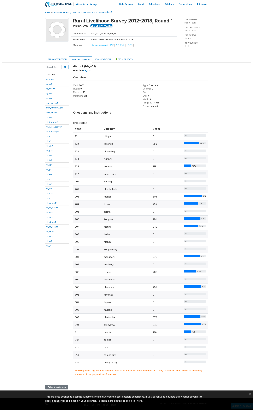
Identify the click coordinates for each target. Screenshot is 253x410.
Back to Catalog (58, 387)
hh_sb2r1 (50, 236)
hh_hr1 (49, 155)
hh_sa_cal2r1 (52, 207)
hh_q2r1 (49, 193)
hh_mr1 (49, 184)
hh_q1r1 (49, 189)
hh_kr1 (49, 174)
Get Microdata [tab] (125, 59)
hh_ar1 (49, 117)
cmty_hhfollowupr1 (54, 108)
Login (204, 4)
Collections (154, 4)
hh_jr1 (48, 169)
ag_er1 (49, 84)
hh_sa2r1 (50, 217)
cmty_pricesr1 (52, 112)
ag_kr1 (49, 98)
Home (48, 12)
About (141, 4)
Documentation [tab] (103, 59)
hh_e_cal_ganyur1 (54, 127)
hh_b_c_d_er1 (52, 122)
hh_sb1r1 (50, 231)
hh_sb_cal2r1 (52, 227)
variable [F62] (105, 12)
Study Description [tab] (57, 59)
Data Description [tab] (81, 60)
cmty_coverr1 (52, 103)
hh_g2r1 (49, 146)
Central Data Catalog (61, 12)
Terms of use (185, 4)
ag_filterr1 (50, 88)
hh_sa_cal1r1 (51, 203)
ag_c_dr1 (50, 79)
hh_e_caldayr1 (52, 131)
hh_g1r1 (49, 141)
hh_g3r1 (49, 150)
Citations (169, 4)
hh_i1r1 (49, 160)
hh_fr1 (48, 136)
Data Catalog (126, 4)
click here (136, 400)
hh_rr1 (48, 198)
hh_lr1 (48, 179)
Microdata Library (86, 4)
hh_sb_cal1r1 (51, 222)
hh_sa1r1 (49, 212)
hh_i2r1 (49, 165)
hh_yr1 (49, 246)
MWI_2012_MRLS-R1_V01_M (85, 12)
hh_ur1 (49, 241)
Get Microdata (102, 26)
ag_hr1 (49, 93)
